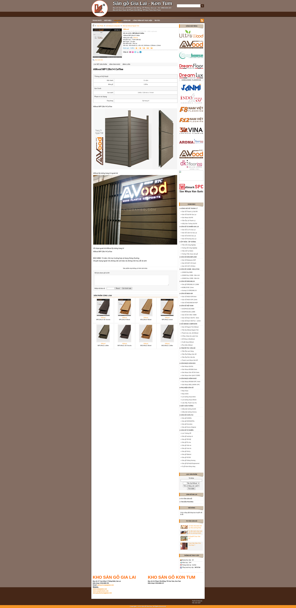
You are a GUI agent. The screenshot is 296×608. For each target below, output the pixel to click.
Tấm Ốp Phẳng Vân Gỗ (189, 354)
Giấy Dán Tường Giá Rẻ (189, 223)
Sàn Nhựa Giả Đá (187, 366)
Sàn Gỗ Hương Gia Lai (189, 239)
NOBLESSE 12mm (188, 287)
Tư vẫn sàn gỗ (186, 498)
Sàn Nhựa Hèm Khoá (189, 378)
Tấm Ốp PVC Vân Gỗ (188, 348)
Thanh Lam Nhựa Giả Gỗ (190, 360)
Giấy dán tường (187, 406)
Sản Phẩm (100, 26)
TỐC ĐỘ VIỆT (196, 603)
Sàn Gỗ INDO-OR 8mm (189, 296)
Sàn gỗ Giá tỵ (186, 451)
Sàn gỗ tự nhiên (187, 430)
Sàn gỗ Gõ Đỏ (186, 457)
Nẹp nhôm (185, 394)
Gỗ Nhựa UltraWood (188, 339)
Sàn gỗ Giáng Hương (188, 460)
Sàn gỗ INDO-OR (187, 293)
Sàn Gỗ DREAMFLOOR (189, 257)
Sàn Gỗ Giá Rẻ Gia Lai (189, 214)
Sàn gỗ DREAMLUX (188, 281)
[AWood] (107, 57)
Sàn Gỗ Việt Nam (187, 305)
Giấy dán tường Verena (189, 412)
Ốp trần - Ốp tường (188, 242)
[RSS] (202, 20)
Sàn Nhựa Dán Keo (188, 363)
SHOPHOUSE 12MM (188, 312)
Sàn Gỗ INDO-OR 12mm (189, 299)
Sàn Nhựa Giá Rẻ (187, 217)
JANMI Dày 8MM (187, 272)
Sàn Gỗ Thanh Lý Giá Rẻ (190, 211)
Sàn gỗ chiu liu (186, 448)
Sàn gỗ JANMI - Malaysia (190, 269)
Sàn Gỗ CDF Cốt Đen (188, 266)
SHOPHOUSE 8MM (188, 309)
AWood (135, 37)
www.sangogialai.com (100, 589)
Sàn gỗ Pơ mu (186, 442)
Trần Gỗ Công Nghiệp (189, 245)
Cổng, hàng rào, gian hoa (190, 336)
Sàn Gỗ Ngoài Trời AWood (190, 327)
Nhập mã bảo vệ (99, 288)
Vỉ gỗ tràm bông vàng (188, 466)
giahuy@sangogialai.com (105, 585)
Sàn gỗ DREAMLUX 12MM (190, 284)
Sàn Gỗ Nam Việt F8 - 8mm (190, 318)
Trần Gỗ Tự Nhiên (187, 251)
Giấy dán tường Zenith (189, 409)
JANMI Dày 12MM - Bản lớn (190, 278)
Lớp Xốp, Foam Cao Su (189, 403)
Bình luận (126, 64)
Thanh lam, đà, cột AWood (190, 333)
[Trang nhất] (93, 26)
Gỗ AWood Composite (113, 26)
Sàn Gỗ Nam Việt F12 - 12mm (191, 321)
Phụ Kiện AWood (187, 345)
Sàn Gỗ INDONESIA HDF (190, 302)
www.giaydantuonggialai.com (102, 593)
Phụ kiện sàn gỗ (187, 387)
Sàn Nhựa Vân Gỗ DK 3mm (190, 372)
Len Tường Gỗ (186, 433)
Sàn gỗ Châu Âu (187, 415)
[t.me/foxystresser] (99, 8)
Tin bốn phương (187, 502)
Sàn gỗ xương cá (187, 436)
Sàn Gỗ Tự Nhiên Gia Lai (190, 226)
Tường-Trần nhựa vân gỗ (190, 254)
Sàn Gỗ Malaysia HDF (189, 260)
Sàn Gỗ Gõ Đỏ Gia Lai (189, 236)
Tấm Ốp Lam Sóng (188, 351)
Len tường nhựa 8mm (189, 397)
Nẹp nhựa (185, 391)
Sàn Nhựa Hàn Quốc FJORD (191, 375)
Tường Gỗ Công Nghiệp (189, 248)
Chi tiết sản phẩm (100, 64)
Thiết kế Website (197, 601)
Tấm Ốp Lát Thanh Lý (188, 220)
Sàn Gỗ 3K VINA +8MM (189, 315)
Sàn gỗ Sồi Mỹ (186, 439)
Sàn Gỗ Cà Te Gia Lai (189, 230)
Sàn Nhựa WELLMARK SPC (191, 384)
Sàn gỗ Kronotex (187, 424)
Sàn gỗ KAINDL (187, 418)
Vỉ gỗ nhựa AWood (188, 342)
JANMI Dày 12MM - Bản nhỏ (191, 275)
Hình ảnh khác (114, 64)
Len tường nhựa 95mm (189, 400)
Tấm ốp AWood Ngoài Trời (130, 26)
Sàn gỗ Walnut (186, 454)
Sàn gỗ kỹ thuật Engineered (190, 463)
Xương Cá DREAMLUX (189, 290)
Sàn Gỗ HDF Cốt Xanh (189, 263)
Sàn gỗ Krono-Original (189, 427)
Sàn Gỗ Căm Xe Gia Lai (189, 233)
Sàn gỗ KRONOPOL (188, 421)
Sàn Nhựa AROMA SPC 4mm (191, 381)
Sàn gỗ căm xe (186, 445)
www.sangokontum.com (100, 591)
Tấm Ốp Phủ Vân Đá (188, 357)
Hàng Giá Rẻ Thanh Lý (189, 208)
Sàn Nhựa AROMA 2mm (189, 369)
